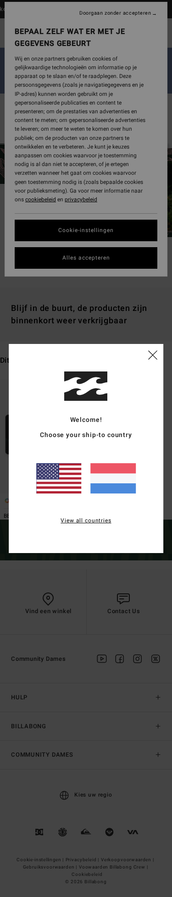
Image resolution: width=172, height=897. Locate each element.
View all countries (86, 520)
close (152, 354)
